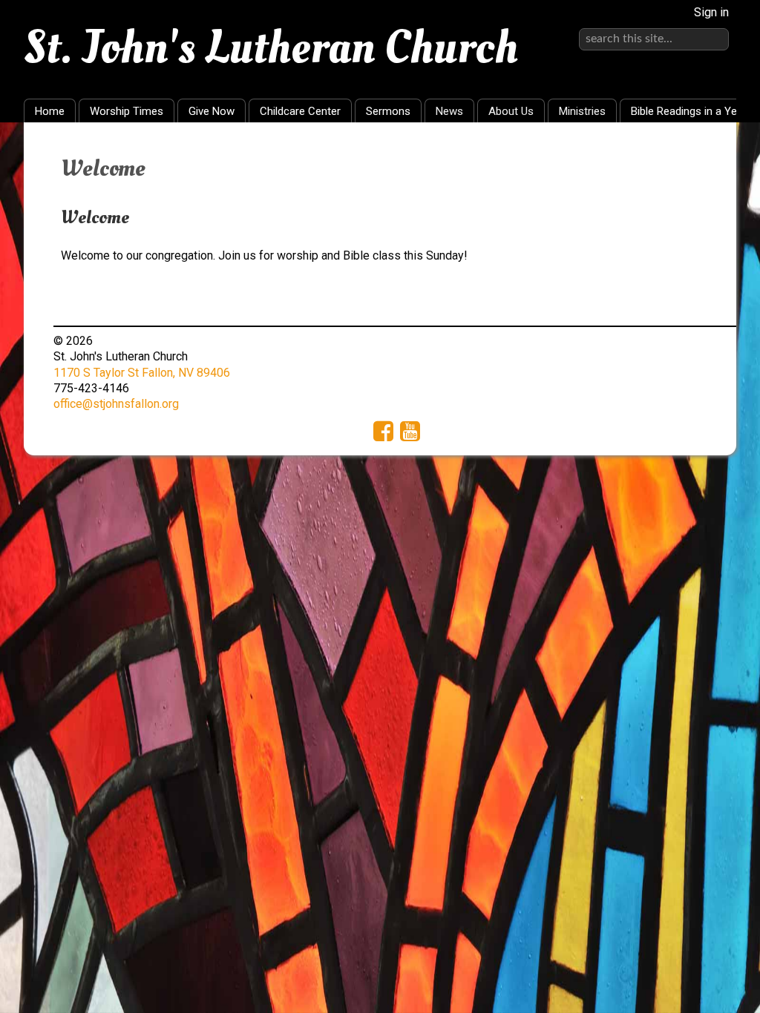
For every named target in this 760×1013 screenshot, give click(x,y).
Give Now (212, 111)
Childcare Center (300, 111)
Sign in (711, 12)
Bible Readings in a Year (689, 111)
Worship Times (126, 111)
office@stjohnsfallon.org (116, 404)
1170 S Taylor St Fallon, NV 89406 (141, 373)
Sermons (388, 111)
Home (50, 111)
